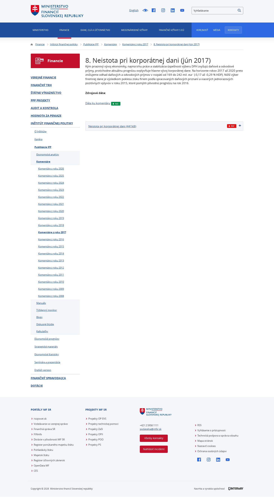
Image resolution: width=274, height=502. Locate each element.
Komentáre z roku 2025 (51, 175)
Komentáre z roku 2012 (51, 267)
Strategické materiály (46, 346)
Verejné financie (43, 77)
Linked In (174, 10)
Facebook (155, 10)
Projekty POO (95, 439)
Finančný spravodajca (48, 378)
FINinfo (38, 434)
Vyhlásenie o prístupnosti (211, 430)
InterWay (235, 488)
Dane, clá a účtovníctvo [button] (95, 29)
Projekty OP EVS (97, 418)
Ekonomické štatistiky (46, 354)
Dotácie (37, 386)
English (133, 10)
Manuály (41, 303)
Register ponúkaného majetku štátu (54, 444)
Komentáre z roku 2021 (51, 204)
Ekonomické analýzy (47, 154)
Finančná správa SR (44, 429)
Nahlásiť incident (154, 449)
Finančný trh (41, 85)
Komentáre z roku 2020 (51, 211)
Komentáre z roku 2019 (51, 218)
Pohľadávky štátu (43, 450)
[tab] (164, 126)
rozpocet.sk (40, 418)
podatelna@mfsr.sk (150, 429)
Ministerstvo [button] (40, 29)
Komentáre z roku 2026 (51, 168)
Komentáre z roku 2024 (51, 182)
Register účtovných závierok (49, 460)
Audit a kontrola (44, 108)
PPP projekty (40, 100)
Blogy (39, 317)
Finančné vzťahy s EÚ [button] (171, 29)
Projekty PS (94, 444)
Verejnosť (202, 29)
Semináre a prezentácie (47, 362)
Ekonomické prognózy (46, 338)
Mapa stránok (205, 440)
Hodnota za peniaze (46, 116)
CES (36, 470)
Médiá (216, 29)
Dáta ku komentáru (97, 103)
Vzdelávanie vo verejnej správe (51, 423)
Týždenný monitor (46, 310)
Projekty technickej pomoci (103, 423)
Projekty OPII (95, 434)
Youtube (183, 10)
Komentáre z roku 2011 (51, 274)
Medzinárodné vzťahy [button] (134, 29)
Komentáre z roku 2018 (51, 225)
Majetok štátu (41, 455)
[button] (239, 10)
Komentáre (43, 161)
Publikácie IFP (42, 147)
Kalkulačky (42, 331)
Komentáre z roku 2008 (51, 296)
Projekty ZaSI (95, 429)
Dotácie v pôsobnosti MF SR (49, 439)
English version (42, 370)
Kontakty (233, 29)
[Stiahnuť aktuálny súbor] (232, 126)
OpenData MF (41, 465)
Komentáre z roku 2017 (52, 232)
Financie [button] (64, 29)
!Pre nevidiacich (145, 10)
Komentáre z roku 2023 (51, 190)
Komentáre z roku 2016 (51, 239)
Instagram (164, 10)
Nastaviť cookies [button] (206, 446)
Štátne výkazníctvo (46, 93)
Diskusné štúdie (45, 324)
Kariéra (38, 139)
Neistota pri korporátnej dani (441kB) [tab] (112, 126)
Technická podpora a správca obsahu (217, 435)
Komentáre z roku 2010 (51, 281)
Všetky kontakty (153, 438)
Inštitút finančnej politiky (52, 123)
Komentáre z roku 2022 (51, 197)
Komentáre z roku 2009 (51, 289)
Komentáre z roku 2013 (51, 260)
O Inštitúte (40, 131)
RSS (199, 425)
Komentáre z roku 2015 (51, 246)
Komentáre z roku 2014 (51, 253)
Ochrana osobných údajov (212, 451)
